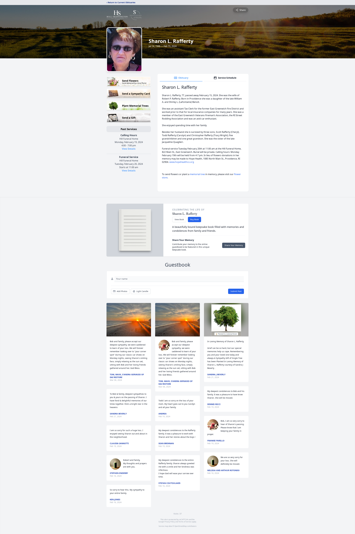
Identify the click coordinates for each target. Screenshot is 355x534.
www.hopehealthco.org (181, 162)
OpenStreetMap (180, 526)
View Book (179, 219)
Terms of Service (185, 522)
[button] (128, 319)
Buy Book (194, 219)
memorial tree (197, 174)
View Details (128, 148)
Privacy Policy (169, 522)
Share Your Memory (234, 245)
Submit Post (236, 291)
